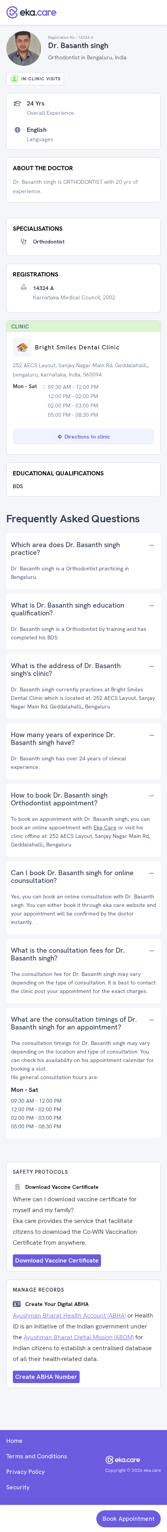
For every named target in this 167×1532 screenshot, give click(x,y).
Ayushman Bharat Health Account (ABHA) (69, 1315)
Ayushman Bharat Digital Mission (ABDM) (79, 1337)
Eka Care (105, 827)
